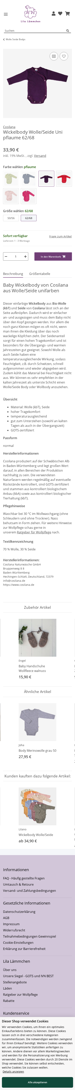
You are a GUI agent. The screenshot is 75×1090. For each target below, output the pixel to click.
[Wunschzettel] (60, 13)
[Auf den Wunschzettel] (64, 56)
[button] (53, 13)
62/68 (28, 218)
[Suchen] (68, 31)
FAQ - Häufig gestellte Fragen (24, 878)
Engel (22, 660)
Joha (21, 745)
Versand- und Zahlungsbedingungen (29, 890)
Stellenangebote (15, 982)
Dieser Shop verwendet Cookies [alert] (25, 1021)
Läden (7, 988)
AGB (6, 918)
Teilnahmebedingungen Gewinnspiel (29, 936)
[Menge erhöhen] (25, 256)
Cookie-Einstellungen (18, 942)
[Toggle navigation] (6, 14)
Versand (40, 156)
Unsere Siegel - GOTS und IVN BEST (28, 976)
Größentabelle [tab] (39, 274)
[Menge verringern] (6, 256)
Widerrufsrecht (14, 930)
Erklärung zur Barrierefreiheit (24, 949)
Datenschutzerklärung (19, 912)
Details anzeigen (13, 1071)
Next (65, 649)
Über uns (10, 970)
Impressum (11, 924)
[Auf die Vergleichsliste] (54, 56)
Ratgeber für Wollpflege (34, 532)
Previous (9, 649)
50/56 (11, 218)
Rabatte (8, 1001)
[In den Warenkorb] (6, 47)
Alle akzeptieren (37, 1082)
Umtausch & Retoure (18, 884)
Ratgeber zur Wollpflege (20, 994)
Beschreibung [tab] (13, 274)
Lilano (22, 829)
